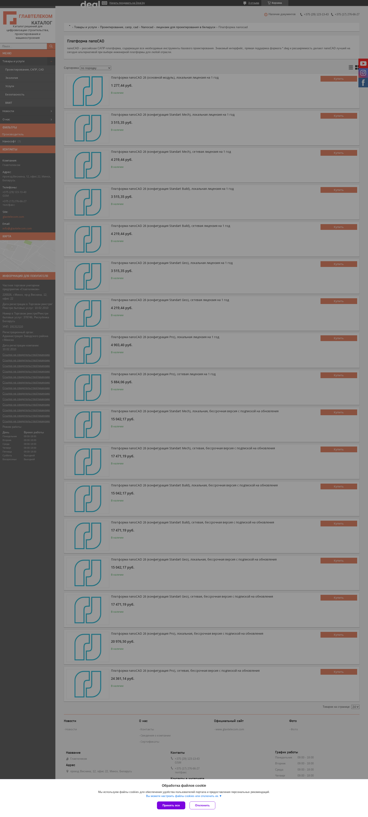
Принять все (171, 805)
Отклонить (202, 805)
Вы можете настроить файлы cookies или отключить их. (182, 796)
